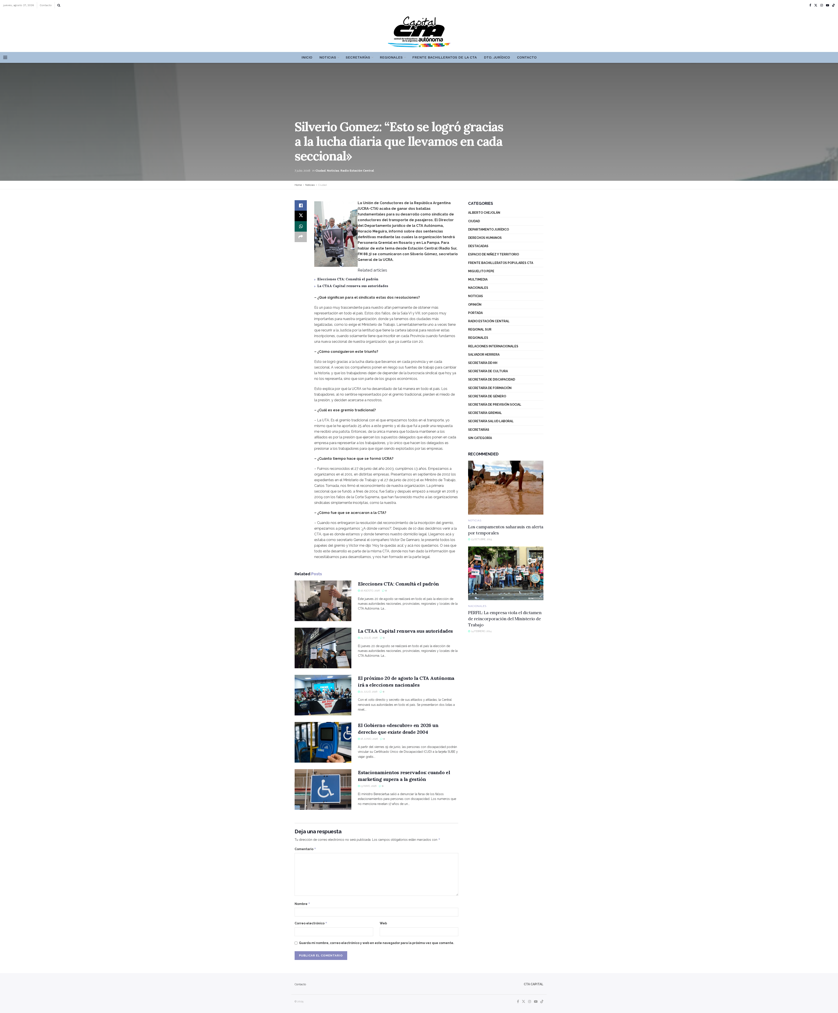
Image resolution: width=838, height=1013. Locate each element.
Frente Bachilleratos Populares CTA (500, 263)
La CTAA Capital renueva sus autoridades (352, 286)
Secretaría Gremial (485, 413)
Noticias (327, 57)
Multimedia (478, 279)
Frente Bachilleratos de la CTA (444, 57)
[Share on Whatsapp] (301, 226)
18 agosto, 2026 (370, 590)
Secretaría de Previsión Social (494, 404)
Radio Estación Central (357, 170)
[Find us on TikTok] (833, 5)
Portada (475, 313)
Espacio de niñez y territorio (493, 254)
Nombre (302, 904)
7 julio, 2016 (302, 170)
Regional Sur (479, 329)
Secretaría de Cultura (488, 371)
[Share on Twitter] (301, 216)
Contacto (46, 5)
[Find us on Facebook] (810, 5)
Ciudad (320, 170)
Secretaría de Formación (490, 388)
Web (383, 923)
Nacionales (478, 287)
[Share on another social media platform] (301, 237)
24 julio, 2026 (369, 637)
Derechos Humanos (485, 237)
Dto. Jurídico (497, 57)
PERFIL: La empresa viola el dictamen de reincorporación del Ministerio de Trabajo (505, 618)
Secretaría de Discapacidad (491, 379)
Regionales (391, 57)
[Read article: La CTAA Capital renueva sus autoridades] (323, 648)
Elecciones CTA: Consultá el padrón (347, 279)
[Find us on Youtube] (827, 5)
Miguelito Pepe (481, 271)
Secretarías (358, 57)
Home (298, 184)
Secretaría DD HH (482, 363)
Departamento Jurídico (488, 229)
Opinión (474, 304)
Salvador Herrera (484, 354)
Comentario (305, 849)
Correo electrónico (311, 923)
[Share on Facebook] (301, 205)
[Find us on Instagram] (821, 5)
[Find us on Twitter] (815, 5)
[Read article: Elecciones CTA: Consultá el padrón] (323, 601)
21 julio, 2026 (368, 691)
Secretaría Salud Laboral (491, 421)
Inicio (306, 57)
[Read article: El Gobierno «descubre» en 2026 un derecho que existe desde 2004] (323, 742)
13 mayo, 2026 (368, 786)
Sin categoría (480, 438)
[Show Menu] (5, 57)
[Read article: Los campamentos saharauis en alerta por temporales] (505, 488)
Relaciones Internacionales (493, 346)
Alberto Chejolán (484, 212)
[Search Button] (58, 5)
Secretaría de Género (487, 396)
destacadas (478, 246)
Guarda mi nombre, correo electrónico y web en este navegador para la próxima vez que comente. (376, 943)
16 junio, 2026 (369, 738)
